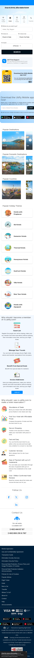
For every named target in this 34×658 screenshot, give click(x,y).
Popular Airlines (6, 577)
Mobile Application (7, 549)
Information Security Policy (10, 561)
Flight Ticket (5, 580)
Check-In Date (6, 37)
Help (3, 601)
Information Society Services (11, 558)
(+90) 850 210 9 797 (17, 533)
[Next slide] (30, 140)
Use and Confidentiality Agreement (12, 552)
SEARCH (17, 52)
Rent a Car (5, 586)
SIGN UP (17, 392)
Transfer (4, 589)
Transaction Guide (7, 555)
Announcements (7, 604)
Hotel (3, 583)
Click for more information (9, 653)
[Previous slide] (4, 140)
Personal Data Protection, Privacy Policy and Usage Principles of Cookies (15, 565)
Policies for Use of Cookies (10, 574)
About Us (4, 595)
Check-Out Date (24, 37)
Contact (4, 598)
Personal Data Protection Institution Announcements (12, 570)
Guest (4, 42)
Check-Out (23, 33)
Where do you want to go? (10, 26)
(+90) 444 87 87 (17, 529)
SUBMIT (30, 108)
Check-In (5, 33)
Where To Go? (6, 592)
